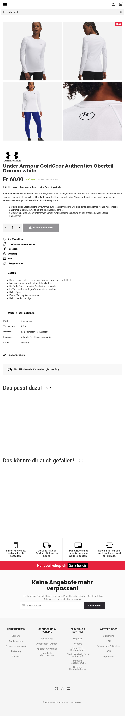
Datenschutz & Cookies (108, 646)
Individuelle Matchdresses (47, 654)
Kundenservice (16, 641)
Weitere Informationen (21, 313)
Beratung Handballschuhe (78, 661)
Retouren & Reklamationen (77, 649)
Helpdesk (77, 638)
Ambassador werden (46, 643)
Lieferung (16, 651)
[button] (38, 404)
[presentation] (47, 388)
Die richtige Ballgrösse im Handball (78, 655)
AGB (108, 651)
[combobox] (62, 12)
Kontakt (78, 643)
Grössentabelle (17, 355)
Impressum (108, 656)
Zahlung (16, 656)
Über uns (16, 636)
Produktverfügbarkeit (16, 646)
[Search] (121, 12)
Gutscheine (108, 636)
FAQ (109, 641)
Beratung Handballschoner (77, 668)
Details (12, 272)
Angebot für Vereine (47, 649)
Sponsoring (47, 638)
